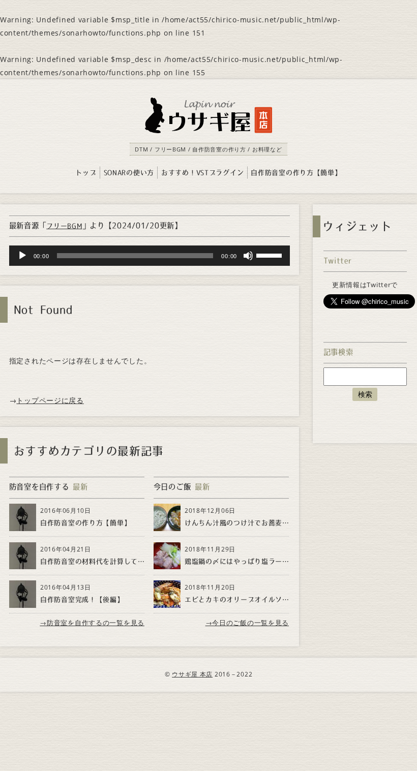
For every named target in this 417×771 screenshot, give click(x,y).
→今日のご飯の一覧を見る (247, 622)
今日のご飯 (172, 486)
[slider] (270, 254)
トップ (85, 172)
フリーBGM (64, 226)
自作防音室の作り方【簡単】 (296, 172)
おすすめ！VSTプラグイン (202, 172)
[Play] (22, 256)
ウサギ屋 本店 (192, 674)
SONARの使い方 (129, 172)
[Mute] (248, 256)
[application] (149, 255)
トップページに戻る (49, 400)
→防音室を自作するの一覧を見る (92, 622)
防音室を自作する (39, 486)
